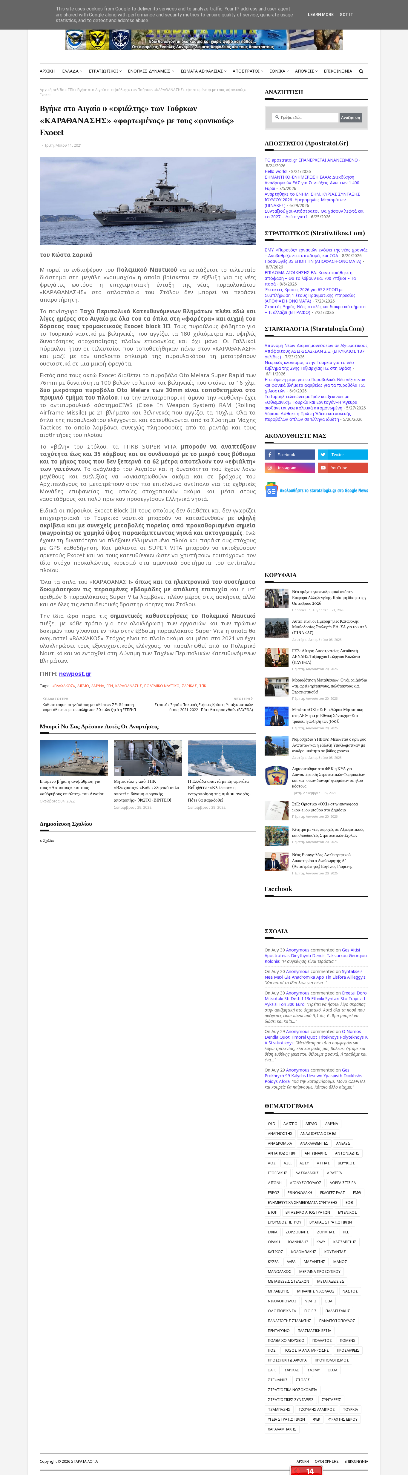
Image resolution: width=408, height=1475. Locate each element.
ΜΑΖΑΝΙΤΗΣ (314, 1261)
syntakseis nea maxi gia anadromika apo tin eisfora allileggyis (315, 974)
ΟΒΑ (328, 1301)
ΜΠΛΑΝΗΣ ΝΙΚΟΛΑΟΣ (316, 1291)
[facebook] (290, 454)
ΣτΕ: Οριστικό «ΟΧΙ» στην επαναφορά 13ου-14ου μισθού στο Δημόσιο (325, 807)
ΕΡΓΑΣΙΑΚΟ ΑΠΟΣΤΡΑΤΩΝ (308, 1212)
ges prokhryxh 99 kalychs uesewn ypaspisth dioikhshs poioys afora (313, 1075)
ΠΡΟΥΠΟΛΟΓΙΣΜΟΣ (332, 1360)
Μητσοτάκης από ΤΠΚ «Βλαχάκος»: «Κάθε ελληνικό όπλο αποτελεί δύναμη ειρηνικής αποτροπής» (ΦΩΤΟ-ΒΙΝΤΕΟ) (146, 790)
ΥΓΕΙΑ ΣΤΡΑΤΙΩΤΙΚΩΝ (286, 1419)
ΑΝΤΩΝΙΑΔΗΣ (347, 1153)
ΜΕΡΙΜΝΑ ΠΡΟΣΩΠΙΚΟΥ (319, 1271)
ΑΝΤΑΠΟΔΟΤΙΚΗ (282, 1153)
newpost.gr (75, 673)
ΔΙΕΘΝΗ (275, 1182)
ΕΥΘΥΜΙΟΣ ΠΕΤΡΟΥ (284, 1222)
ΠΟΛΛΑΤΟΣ (322, 1340)
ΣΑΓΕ (272, 1370)
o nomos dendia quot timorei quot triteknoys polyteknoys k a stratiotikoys (316, 1037)
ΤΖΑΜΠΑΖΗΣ (279, 1409)
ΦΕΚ (316, 1419)
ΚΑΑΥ (321, 1241)
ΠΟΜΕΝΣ (347, 1340)
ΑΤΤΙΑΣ (323, 1163)
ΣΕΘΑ (333, 1370)
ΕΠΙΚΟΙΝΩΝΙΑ (356, 1461)
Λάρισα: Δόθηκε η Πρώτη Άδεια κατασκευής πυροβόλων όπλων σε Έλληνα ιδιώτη (308, 416)
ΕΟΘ (349, 1202)
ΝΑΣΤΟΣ (350, 1291)
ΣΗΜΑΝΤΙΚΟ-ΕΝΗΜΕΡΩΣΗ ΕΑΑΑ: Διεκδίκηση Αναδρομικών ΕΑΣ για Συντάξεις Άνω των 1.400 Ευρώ (312, 182)
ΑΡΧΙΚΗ (303, 1461)
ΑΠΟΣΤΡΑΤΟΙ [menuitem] (246, 71)
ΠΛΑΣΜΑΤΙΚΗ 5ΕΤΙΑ (314, 1330)
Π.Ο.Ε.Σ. (310, 1310)
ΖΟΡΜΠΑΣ (326, 1232)
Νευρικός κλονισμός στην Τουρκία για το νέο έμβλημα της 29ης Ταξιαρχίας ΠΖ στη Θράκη (309, 365)
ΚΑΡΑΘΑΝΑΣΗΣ (128, 685)
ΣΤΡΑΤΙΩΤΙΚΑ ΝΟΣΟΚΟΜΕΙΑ (292, 1389)
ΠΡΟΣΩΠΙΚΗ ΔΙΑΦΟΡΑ (287, 1360)
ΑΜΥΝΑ (97, 685)
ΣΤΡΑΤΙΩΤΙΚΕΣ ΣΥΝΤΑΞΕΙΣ (291, 1399)
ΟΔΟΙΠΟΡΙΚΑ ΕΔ (282, 1310)
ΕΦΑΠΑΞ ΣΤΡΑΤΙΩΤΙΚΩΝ (330, 1222)
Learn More (321, 14)
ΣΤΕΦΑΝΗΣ (278, 1379)
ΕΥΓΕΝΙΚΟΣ (347, 1212)
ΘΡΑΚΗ (274, 1241)
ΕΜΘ (357, 1192)
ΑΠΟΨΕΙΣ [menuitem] (304, 71)
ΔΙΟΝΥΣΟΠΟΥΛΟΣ (305, 1182)
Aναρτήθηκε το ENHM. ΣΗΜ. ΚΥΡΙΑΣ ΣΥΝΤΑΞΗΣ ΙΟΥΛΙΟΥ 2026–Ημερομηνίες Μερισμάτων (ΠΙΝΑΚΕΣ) (312, 199)
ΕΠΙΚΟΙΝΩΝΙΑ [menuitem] (338, 71)
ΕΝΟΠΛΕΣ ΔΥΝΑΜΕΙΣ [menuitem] (149, 71)
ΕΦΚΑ (272, 1232)
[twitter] (343, 454)
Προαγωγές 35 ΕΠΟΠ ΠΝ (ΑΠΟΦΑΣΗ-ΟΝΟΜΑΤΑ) (313, 261)
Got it (346, 14)
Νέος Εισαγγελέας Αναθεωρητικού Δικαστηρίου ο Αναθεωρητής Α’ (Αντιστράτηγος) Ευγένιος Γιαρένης (322, 860)
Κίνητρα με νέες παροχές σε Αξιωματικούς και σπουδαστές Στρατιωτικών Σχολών (328, 832)
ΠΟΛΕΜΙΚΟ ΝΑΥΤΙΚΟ (162, 685)
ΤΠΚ (71, 89)
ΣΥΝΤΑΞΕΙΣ (331, 1399)
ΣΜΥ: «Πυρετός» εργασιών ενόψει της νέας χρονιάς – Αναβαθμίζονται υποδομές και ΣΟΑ (316, 252)
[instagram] (290, 468)
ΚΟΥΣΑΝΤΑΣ (335, 1251)
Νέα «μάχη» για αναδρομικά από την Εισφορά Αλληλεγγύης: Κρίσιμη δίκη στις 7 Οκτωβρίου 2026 (329, 597)
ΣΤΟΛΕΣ (303, 1379)
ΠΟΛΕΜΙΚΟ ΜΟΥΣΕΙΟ (286, 1340)
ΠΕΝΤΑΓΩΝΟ (279, 1330)
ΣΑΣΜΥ (313, 1370)
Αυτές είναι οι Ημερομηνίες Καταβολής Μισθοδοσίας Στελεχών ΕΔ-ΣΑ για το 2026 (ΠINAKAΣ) (329, 627)
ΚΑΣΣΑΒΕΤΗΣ (344, 1241)
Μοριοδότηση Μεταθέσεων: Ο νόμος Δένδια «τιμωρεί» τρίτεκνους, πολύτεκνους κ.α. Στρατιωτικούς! (329, 685)
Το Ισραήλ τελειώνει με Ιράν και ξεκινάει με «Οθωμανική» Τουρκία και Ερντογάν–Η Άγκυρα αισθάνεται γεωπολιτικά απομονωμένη (311, 402)
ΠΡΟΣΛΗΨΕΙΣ (348, 1350)
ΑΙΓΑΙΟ (83, 685)
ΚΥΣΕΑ (273, 1261)
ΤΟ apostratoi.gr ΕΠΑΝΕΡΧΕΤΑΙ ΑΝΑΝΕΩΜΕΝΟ (311, 160)
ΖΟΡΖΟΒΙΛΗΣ (297, 1232)
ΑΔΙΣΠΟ (290, 1123)
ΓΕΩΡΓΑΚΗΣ (277, 1172)
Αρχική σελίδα (52, 89)
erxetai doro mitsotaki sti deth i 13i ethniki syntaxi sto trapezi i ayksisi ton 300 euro (316, 998)
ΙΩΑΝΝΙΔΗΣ (298, 1241)
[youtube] (343, 468)
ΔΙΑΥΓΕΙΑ (334, 1172)
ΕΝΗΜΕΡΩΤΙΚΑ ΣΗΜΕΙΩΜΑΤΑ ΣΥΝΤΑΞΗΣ (303, 1202)
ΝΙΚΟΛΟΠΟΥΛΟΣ (282, 1301)
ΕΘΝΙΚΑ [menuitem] (277, 71)
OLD (271, 1123)
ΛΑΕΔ (291, 1261)
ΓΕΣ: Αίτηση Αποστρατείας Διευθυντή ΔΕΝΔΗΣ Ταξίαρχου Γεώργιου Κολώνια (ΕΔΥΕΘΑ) (326, 656)
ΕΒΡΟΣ (274, 1192)
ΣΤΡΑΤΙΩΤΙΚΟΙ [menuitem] (103, 71)
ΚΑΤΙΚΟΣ (275, 1251)
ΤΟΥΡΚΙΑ (350, 1409)
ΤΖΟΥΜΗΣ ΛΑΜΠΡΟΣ (316, 1409)
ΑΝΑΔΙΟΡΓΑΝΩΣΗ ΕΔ (318, 1133)
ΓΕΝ (110, 685)
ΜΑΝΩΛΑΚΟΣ (279, 1271)
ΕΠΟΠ (272, 1212)
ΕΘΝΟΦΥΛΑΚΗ (300, 1192)
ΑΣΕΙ (288, 1163)
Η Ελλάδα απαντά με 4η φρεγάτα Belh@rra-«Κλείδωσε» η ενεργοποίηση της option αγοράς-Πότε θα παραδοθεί (219, 790)
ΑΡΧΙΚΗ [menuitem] (47, 71)
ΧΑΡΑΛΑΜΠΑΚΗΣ (282, 1429)
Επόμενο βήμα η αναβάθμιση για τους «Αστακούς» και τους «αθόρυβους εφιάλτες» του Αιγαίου (72, 787)
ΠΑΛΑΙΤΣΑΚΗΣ (338, 1310)
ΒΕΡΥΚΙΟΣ (346, 1163)
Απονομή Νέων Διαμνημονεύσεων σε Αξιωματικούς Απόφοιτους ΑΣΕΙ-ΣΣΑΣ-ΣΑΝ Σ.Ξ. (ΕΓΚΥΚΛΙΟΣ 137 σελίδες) (316, 351)
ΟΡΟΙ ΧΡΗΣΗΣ (327, 1461)
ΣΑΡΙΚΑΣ (189, 685)
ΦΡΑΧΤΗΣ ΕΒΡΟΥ (343, 1419)
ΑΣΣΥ (304, 1163)
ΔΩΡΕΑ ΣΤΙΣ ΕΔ (342, 1182)
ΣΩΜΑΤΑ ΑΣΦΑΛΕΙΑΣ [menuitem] (201, 71)
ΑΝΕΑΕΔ (343, 1143)
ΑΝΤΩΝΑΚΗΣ (316, 1153)
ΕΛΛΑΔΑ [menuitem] (70, 71)
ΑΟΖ (272, 1163)
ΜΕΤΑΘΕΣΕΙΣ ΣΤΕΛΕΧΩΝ (288, 1281)
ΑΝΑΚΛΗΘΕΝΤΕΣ (314, 1143)
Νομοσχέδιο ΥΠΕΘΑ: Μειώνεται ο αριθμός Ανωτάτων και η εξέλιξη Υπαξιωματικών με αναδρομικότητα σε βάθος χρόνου (329, 744)
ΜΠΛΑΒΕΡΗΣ (278, 1291)
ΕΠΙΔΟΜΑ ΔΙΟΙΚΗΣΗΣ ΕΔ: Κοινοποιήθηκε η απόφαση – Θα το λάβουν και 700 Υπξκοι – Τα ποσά (310, 278)
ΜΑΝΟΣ (340, 1261)
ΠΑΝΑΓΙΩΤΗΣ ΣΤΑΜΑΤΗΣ (289, 1320)
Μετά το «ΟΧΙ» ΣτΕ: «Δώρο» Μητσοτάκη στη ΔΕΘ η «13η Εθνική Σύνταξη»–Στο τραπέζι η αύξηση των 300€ (327, 715)
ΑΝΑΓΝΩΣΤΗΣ (280, 1133)
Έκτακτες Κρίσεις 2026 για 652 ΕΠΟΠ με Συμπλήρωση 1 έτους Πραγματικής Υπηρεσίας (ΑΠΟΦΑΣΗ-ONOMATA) (310, 295)
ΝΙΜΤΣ (311, 1301)
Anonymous (297, 950)
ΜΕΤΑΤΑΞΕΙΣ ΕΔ (330, 1281)
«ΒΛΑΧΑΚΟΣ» (63, 685)
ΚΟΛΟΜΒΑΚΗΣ (303, 1251)
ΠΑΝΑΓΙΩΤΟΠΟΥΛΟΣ (337, 1320)
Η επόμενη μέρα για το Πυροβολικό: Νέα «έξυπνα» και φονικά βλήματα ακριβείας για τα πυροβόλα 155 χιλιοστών (315, 385)
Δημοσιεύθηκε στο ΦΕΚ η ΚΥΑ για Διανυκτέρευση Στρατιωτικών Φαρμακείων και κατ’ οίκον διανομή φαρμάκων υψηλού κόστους (328, 777)
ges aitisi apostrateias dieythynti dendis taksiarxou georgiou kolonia (316, 955)
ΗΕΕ (346, 1232)
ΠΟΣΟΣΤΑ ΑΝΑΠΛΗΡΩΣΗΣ (306, 1350)
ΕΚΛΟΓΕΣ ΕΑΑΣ (332, 1192)
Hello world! (276, 171)
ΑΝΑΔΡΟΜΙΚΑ (280, 1143)
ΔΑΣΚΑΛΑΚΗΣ (307, 1172)
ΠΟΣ (272, 1350)
